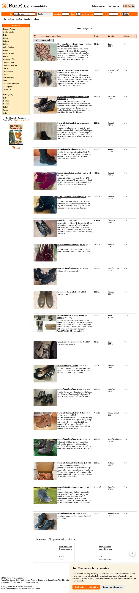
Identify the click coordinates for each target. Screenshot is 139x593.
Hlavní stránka (8, 19)
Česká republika (12, 588)
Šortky (5, 81)
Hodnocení (19, 580)
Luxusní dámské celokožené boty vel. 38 (73, 487)
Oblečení (18, 19)
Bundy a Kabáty (9, 29)
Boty (5, 98)
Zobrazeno (128, 36)
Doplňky (6, 101)
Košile (5, 44)
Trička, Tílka (7, 90)
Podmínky (41, 580)
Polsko (30, 588)
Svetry (5, 74)
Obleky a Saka (8, 53)
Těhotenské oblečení (11, 84)
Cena (96, 36)
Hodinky (6, 104)
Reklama (34, 580)
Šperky (5, 110)
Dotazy (12, 580)
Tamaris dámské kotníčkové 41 (69, 342)
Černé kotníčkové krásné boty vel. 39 (71, 197)
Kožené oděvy (8, 47)
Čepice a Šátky (8, 32)
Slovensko (23, 588)
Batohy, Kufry (8, 95)
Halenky (6, 38)
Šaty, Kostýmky (8, 78)
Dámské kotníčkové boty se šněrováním (73, 123)
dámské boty (62, 220)
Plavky (5, 56)
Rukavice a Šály (9, 59)
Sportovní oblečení (10, 65)
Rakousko (37, 588)
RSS (59, 580)
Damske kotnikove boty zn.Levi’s (70, 463)
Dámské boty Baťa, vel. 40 (67, 513)
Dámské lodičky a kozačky (67, 366)
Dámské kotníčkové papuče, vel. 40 (71, 245)
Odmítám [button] (93, 587)
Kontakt (27, 580)
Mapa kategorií (6, 586)
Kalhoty (6, 41)
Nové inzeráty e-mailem (43, 40)
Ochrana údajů (51, 580)
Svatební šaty (8, 71)
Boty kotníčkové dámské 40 (68, 268)
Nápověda (5, 580)
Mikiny (5, 50)
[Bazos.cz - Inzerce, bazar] (15, 8)
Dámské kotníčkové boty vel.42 (69, 439)
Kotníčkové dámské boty (67, 292)
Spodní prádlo (8, 62)
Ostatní (5, 113)
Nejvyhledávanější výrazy (22, 586)
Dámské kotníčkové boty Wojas (69, 389)
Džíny (5, 35)
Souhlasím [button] (79, 587)
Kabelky (6, 107)
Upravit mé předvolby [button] (112, 587)
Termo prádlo (8, 87)
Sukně (5, 68)
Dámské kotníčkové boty (67, 149)
